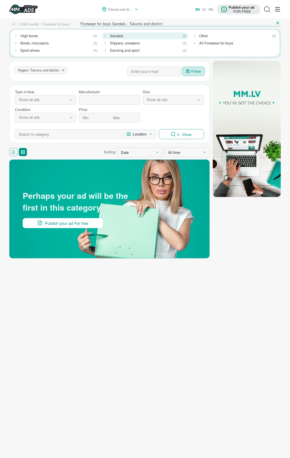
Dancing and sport (124, 50)
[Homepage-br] (13, 24)
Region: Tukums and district (38, 70)
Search (267, 9)
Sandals (116, 35)
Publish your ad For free (66, 223)
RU (211, 9)
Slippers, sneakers (125, 43)
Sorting (109, 152)
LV (204, 9)
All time (174, 152)
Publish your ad (241, 7)
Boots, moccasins (34, 43)
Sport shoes (30, 50)
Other (203, 35)
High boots (29, 35)
